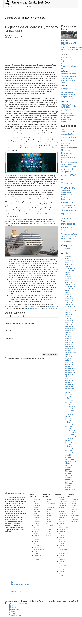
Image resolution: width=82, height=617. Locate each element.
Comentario (9, 338)
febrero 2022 (69, 343)
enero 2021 (69, 367)
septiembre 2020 (70, 373)
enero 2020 (69, 383)
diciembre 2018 (70, 407)
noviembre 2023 (70, 306)
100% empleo (66, 129)
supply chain (66, 213)
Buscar (29, 6)
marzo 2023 (69, 320)
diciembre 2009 (70, 489)
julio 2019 (68, 393)
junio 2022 (68, 335)
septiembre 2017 (70, 437)
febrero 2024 (69, 300)
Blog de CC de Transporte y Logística (25, 17)
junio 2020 (68, 377)
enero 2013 (69, 473)
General (67, 249)
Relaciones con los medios (75, 501)
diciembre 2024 (70, 284)
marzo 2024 (69, 298)
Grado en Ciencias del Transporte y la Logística (69, 171)
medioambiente (69, 202)
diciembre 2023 (70, 304)
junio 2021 (68, 357)
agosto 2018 (69, 415)
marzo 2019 (69, 401)
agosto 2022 (69, 331)
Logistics (71, 197)
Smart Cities (70, 207)
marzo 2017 (69, 449)
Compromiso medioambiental (39, 548)
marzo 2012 (69, 481)
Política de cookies (15, 615)
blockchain (64, 137)
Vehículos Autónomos (66, 241)
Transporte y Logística (69, 234)
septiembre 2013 (70, 461)
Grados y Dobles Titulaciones (63, 499)
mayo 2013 (68, 467)
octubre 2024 (69, 288)
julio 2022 (68, 333)
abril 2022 (68, 339)
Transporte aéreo (66, 221)
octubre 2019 (69, 389)
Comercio (64, 145)
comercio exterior (72, 147)
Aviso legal (12, 613)
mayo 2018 (68, 421)
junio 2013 (68, 465)
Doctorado (62, 529)
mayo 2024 (68, 294)
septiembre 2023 (70, 310)
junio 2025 (68, 274)
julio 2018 (68, 417)
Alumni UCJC (36, 552)
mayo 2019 (68, 397)
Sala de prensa (14, 609)
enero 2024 (69, 302)
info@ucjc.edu (22, 603)
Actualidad (12, 611)
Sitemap (74, 521)
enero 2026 (69, 264)
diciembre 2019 (70, 385)
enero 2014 (69, 457)
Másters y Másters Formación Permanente (63, 511)
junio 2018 (68, 419)
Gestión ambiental (66, 165)
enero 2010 (69, 487)
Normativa (37, 539)
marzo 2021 (69, 363)
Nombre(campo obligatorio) (14, 316)
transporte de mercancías (68, 225)
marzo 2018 (69, 425)
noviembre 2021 (70, 349)
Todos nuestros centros (49, 533)
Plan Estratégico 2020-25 (37, 521)
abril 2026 (68, 258)
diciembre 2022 (70, 327)
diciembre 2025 (70, 266)
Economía (64, 160)
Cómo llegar (13, 607)
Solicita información (75, 518)
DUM (75, 157)
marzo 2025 (69, 278)
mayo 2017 (68, 445)
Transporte (66, 218)
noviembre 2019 (70, 387)
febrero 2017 (69, 451)
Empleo (63, 164)
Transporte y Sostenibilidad (69, 236)
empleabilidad (73, 162)
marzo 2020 (69, 379)
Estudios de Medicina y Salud (62, 540)
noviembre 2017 (70, 433)
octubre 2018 (69, 411)
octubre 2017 (69, 435)
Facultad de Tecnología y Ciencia (50, 525)
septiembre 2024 (70, 290)
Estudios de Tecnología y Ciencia (62, 565)
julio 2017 (68, 441)
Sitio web (8, 331)
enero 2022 (69, 345)
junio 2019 (68, 395)
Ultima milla (71, 238)
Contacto (12, 605)
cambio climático (65, 143)
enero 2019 (69, 405)
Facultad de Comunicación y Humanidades (51, 503)
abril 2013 (68, 469)
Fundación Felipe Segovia (37, 557)
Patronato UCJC (37, 506)
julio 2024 (68, 292)
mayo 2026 (68, 256)
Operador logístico (65, 205)
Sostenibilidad (69, 210)
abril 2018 (68, 423)
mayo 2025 (68, 276)
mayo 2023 (68, 316)
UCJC (63, 239)
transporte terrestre (66, 232)
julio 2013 (68, 463)
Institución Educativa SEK (37, 511)
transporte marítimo (67, 230)
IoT (68, 195)
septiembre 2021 (70, 353)
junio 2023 (68, 314)
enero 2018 (69, 429)
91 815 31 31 (11, 603)
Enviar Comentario (51, 354)
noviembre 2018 (70, 409)
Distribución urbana (67, 158)
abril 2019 (68, 399)
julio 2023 (68, 312)
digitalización (65, 155)
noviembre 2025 (70, 268)
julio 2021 (68, 355)
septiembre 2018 (70, 413)
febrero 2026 (69, 262)
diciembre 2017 (70, 431)
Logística (65, 199)
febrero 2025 (69, 280)
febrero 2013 (69, 471)
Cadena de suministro (68, 138)
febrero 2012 (69, 483)
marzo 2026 (69, 260)
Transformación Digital (71, 216)
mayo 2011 (68, 485)
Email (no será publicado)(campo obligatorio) (20, 323)
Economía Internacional (68, 161)
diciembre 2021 (70, 347)
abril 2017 (68, 447)
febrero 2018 (69, 427)
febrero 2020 (69, 381)
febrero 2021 (69, 365)
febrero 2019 (69, 403)
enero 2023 (69, 324)
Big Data (71, 134)
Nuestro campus (36, 532)
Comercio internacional (67, 151)
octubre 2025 (69, 270)
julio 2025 (68, 272)
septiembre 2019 (70, 391)
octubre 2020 (69, 371)
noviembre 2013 (70, 459)
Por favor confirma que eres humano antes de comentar (25, 358)
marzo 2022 (69, 341)
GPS (70, 167)
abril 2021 (68, 361)
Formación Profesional (62, 504)
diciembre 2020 (70, 369)
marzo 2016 (69, 453)
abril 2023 (68, 318)
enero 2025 (69, 282)
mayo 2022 (68, 337)
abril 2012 (68, 479)
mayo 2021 (68, 359)
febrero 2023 (69, 322)
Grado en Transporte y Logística (69, 181)
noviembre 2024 (70, 286)
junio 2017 (68, 443)
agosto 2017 (69, 439)
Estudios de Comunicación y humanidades (63, 549)
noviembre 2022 (70, 329)
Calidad (36, 535)
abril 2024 (68, 296)
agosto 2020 (69, 375)
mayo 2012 (68, 477)
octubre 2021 (69, 351)
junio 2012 (68, 475)
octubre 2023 (69, 308)
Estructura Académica (37, 516)
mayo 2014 (68, 455)
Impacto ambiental (66, 194)
